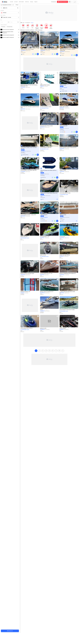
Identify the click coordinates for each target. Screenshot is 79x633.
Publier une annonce (63, 1)
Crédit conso (27, 1)
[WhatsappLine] (35, 54)
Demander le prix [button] (45, 108)
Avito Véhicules (27, 22)
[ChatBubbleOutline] (33, 54)
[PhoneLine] (38, 54)
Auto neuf (11, 1)
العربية (75, 1)
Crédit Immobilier (21, 1)
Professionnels (9, 26)
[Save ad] (38, 33)
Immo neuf (16, 1)
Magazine (35, 1)
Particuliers (3, 26)
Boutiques (31, 1)
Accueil (23, 22)
